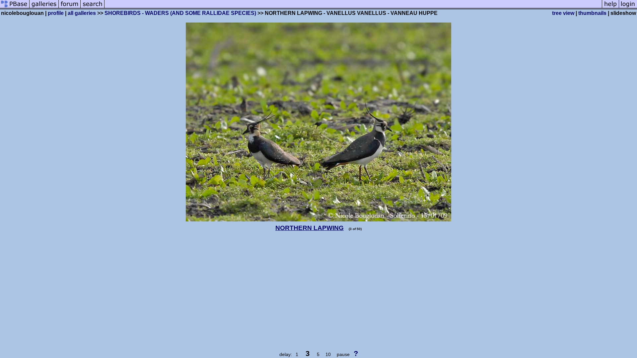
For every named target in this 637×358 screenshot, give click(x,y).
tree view (563, 13)
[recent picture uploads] (44, 7)
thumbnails (592, 13)
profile (56, 13)
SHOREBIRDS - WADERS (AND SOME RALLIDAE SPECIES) (180, 13)
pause (343, 354)
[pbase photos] (15, 7)
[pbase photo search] (93, 7)
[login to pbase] (628, 7)
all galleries (82, 13)
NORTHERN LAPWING (309, 227)
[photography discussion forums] (70, 7)
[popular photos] (353, 7)
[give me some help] (610, 7)
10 (328, 354)
